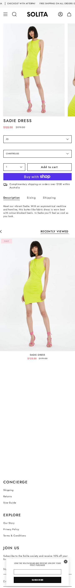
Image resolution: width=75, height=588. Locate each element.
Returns (7, 496)
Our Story (9, 523)
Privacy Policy (11, 529)
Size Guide (9, 502)
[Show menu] (5, 14)
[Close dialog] (66, 561)
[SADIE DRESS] (37, 294)
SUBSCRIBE (37, 579)
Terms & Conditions (14, 535)
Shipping (8, 490)
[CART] (69, 14)
